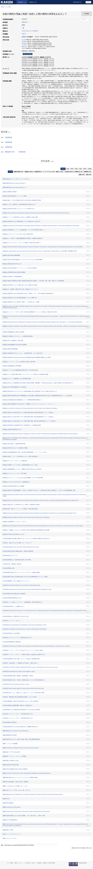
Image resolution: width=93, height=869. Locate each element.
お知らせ (33, 863)
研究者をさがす (33, 2)
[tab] (47, 161)
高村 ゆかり (25, 46)
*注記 (8, 57)
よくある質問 (26, 863)
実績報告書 (8, 137)
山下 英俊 (24, 45)
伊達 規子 (24, 36)
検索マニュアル (18, 863)
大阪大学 (24, 33)
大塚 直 (23, 48)
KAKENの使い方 (77, 2)
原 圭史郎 (24, 41)
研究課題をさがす (22, 2)
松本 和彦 (24, 43)
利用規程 (39, 863)
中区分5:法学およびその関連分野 (30, 31)
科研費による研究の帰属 (49, 863)
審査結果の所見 (10, 152)
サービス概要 (10, 863)
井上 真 (23, 39)
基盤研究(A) (25, 22)
